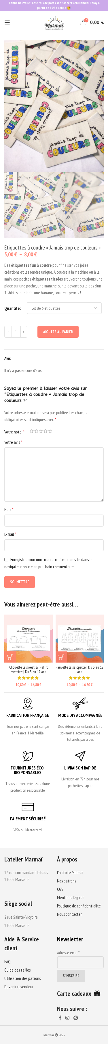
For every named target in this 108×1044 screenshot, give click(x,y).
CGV (60, 889)
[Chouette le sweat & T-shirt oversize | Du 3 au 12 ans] (28, 639)
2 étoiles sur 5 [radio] (36, 431)
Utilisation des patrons (22, 978)
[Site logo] (54, 22)
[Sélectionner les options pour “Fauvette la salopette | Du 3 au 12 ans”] (61, 657)
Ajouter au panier (58, 331)
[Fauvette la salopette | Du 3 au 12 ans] (80, 639)
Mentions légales (70, 897)
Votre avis (13, 442)
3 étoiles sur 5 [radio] (41, 431)
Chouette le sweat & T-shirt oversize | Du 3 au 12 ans (28, 669)
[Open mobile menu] (7, 22)
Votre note (14, 431)
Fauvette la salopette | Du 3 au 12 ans (79, 669)
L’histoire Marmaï (70, 872)
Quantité (12, 308)
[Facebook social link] (60, 1018)
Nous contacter (69, 914)
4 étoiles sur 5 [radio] (45, 431)
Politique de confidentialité (79, 906)
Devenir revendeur (18, 986)
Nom (9, 509)
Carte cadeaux (75, 993)
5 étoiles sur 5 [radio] (50, 431)
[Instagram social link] (67, 1018)
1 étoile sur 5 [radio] (31, 431)
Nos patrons (66, 881)
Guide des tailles (17, 970)
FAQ (7, 961)
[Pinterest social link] (75, 1018)
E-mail (10, 534)
